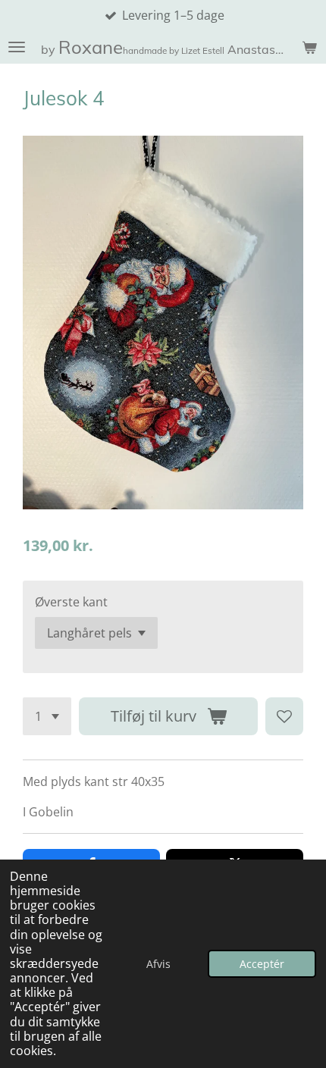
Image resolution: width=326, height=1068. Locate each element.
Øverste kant (71, 602)
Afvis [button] (158, 964)
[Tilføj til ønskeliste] (284, 716)
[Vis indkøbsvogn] (309, 47)
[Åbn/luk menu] (16, 47)
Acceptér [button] (262, 964)
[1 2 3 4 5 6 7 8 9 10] (47, 716)
